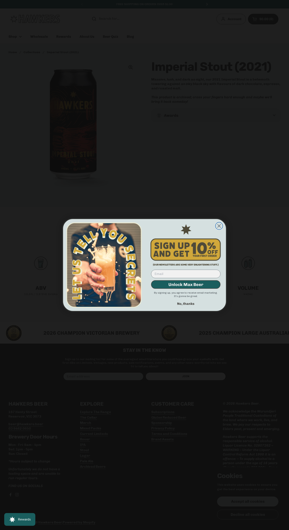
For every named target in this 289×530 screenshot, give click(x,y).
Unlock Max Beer (185, 284)
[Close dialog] (219, 226)
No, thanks (185, 304)
